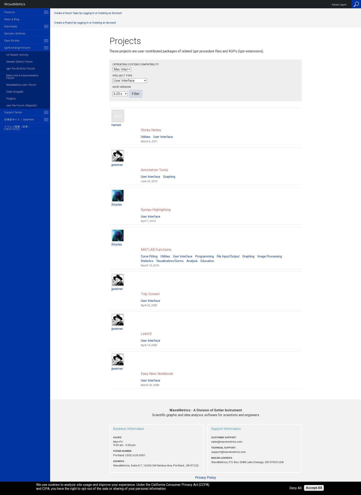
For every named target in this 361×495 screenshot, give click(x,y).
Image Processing (269, 256)
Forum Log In (339, 4)
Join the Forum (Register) (21, 105)
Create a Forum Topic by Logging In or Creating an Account (88, 13)
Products (9, 12)
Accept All (314, 488)
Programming (204, 256)
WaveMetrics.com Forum (21, 84)
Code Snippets (15, 91)
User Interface (163, 137)
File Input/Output (228, 256)
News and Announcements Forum (22, 76)
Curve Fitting (149, 256)
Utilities (145, 137)
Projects (11, 98)
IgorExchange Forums (17, 47)
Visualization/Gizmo (170, 261)
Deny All (295, 488)
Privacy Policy (205, 478)
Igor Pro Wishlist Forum (20, 68)
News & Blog (11, 19)
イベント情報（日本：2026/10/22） (17, 128)
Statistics (147, 261)
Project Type (122, 75)
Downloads (10, 26)
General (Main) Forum (19, 61)
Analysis (192, 261)
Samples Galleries (14, 33)
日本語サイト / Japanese (19, 119)
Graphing (169, 177)
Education (207, 261)
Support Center (13, 112)
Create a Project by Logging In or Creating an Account (85, 22)
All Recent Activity (17, 54)
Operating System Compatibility (136, 64)
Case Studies (12, 40)
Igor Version (122, 86)
